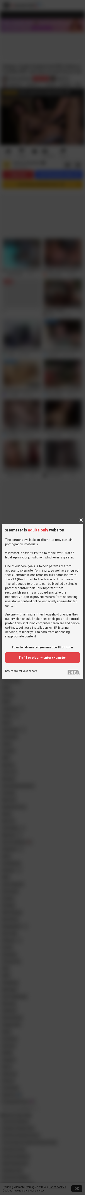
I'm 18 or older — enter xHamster (42, 657)
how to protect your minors (21, 671)
